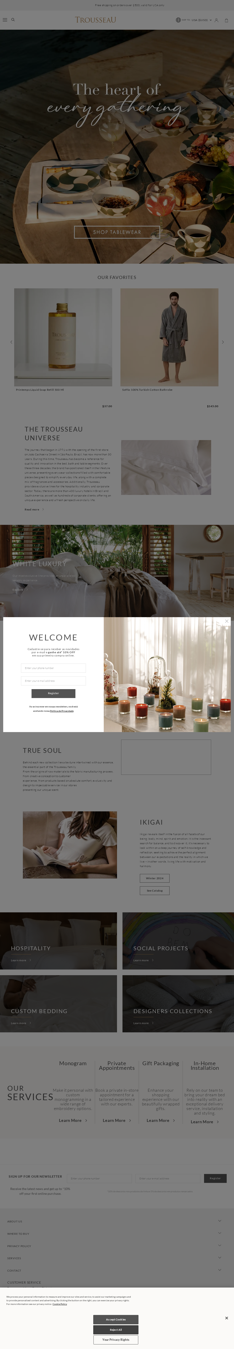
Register (53, 693)
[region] (117, 1318)
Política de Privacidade (62, 710)
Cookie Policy (60, 1304)
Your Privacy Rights (115, 1339)
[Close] (227, 1318)
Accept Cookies (116, 1319)
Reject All (116, 1329)
